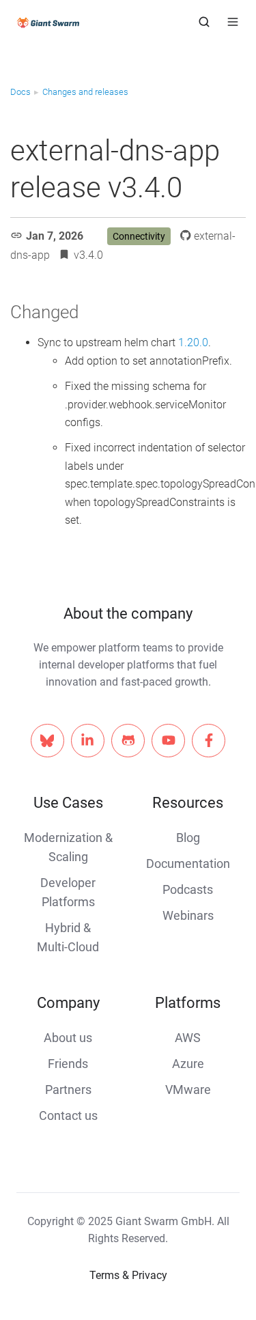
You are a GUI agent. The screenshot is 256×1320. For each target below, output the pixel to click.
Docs (20, 92)
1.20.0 (193, 342)
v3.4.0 (88, 255)
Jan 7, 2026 (54, 235)
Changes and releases (85, 92)
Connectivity (139, 236)
